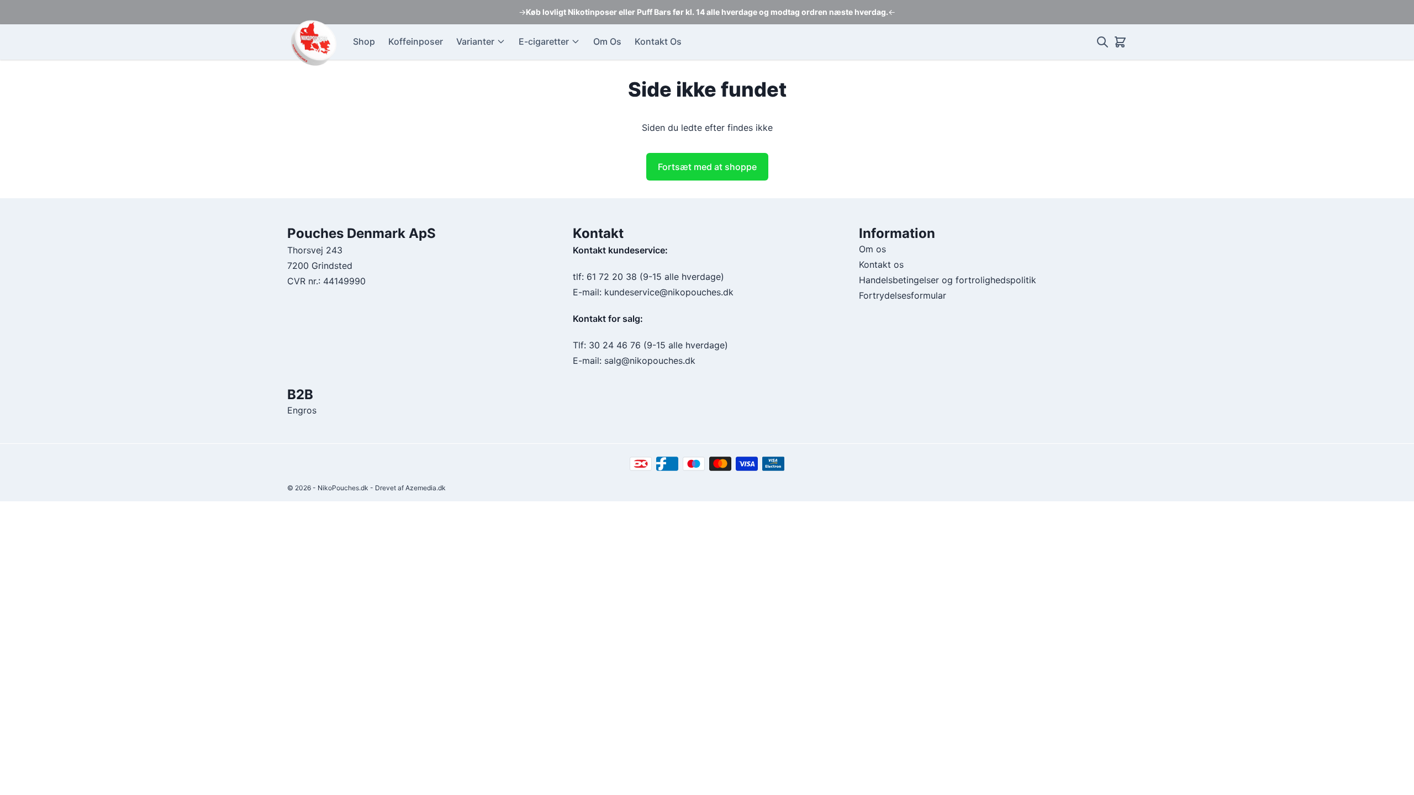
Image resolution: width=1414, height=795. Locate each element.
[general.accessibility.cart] (1120, 42)
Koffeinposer (415, 41)
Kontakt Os (658, 41)
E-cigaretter (544, 41)
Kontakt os (881, 264)
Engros (301, 410)
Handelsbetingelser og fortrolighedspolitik (947, 279)
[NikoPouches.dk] (313, 42)
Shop (364, 41)
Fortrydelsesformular (902, 295)
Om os (872, 249)
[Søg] (1102, 42)
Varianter (475, 41)
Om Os (607, 41)
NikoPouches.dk (343, 488)
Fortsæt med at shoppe (707, 166)
